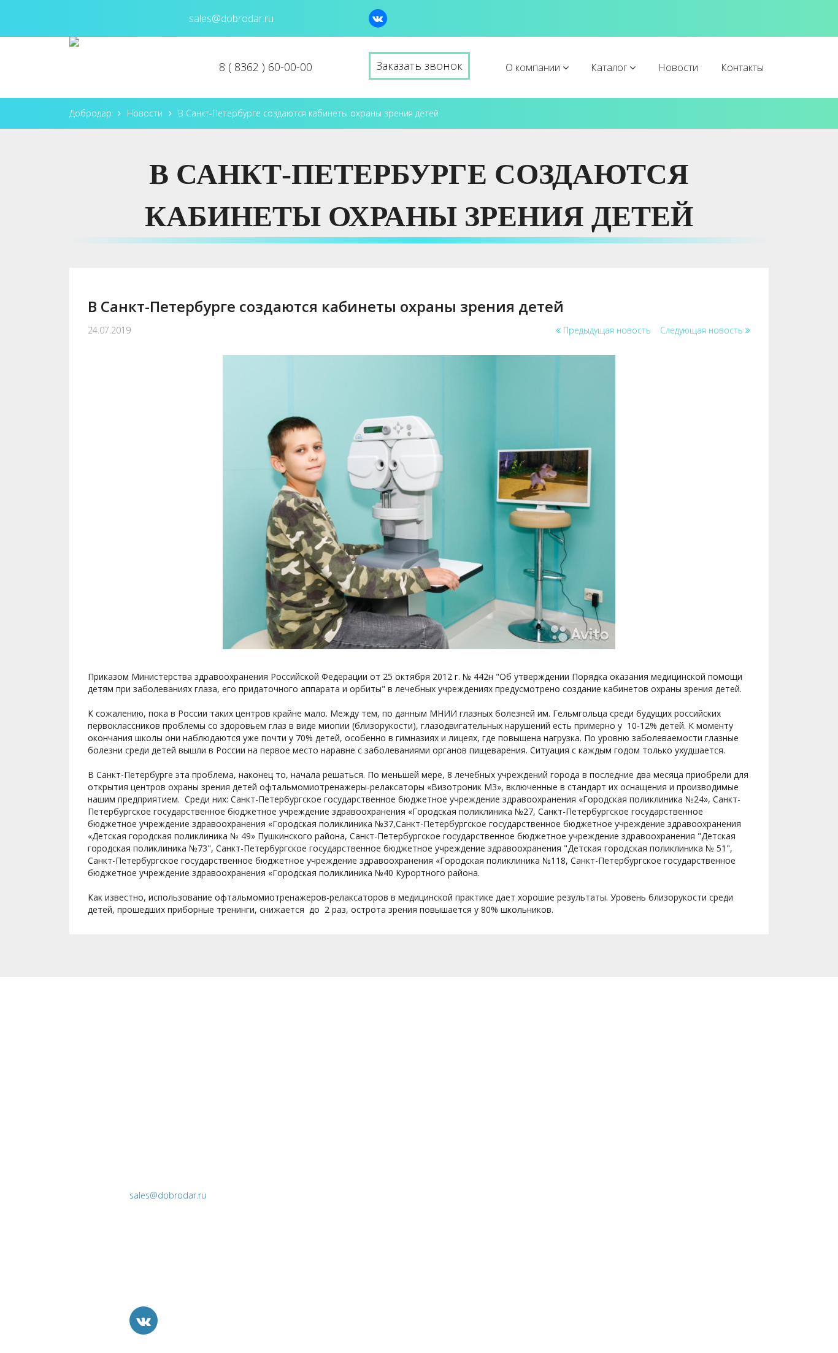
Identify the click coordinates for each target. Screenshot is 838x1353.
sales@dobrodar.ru (167, 1195)
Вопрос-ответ (469, 1105)
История (457, 1052)
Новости (678, 67)
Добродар (90, 113)
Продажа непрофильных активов (625, 1236)
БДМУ (563, 1131)
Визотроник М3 (585, 1079)
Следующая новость (702, 330)
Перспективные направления (617, 1184)
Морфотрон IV (583, 1105)
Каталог (610, 67)
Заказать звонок (419, 65)
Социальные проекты (598, 1210)
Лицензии (459, 1079)
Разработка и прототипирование (625, 1158)
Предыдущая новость (606, 330)
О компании (534, 67)
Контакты (742, 67)
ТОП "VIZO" (576, 1052)
